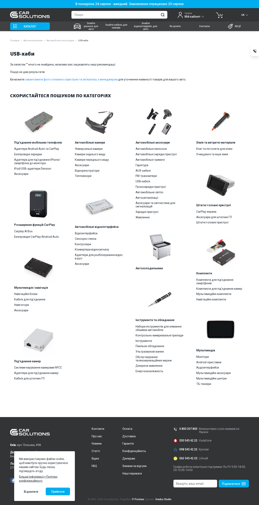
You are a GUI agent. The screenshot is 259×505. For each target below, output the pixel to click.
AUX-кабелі (143, 170)
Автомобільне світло (149, 192)
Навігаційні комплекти (211, 299)
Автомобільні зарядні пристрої (156, 154)
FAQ (94, 466)
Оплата (127, 428)
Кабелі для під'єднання (29, 299)
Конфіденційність (134, 451)
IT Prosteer (138, 499)
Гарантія (128, 443)
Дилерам (128, 458)
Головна (14, 40)
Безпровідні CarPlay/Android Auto (36, 236)
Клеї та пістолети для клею (214, 148)
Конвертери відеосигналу (92, 249)
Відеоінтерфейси (86, 233)
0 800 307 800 (188, 428)
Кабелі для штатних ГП (29, 378)
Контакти (204, 26)
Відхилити (31, 491)
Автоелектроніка (32, 40)
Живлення (143, 217)
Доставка (129, 436)
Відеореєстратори (87, 170)
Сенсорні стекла (85, 238)
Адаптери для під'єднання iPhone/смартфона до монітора (37, 161)
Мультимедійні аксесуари (213, 373)
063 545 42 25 (188, 458)
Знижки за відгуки (134, 466)
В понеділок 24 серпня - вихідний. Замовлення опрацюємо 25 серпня (129, 4)
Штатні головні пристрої (212, 222)
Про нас (97, 436)
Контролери (83, 244)
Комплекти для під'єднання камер (219, 288)
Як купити (175, 26)
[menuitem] (86, 26)
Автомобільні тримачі (150, 159)
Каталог (30, 26)
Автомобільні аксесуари (60, 40)
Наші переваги (132, 473)
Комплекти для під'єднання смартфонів (214, 281)
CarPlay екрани (206, 211)
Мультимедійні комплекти (213, 294)
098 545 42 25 (188, 449)
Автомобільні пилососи (151, 148)
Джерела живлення (149, 365)
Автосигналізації (147, 197)
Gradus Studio (163, 499)
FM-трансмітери (146, 175)
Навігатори (21, 304)
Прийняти (58, 491)
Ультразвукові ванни (150, 351)
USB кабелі (143, 181)
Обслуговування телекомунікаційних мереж (154, 358)
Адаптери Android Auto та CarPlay (36, 148)
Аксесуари (21, 173)
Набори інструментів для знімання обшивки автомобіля (159, 328)
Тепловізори (83, 175)
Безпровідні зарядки (28, 154)
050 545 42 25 (188, 440)
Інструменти (144, 340)
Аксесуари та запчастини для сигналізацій (155, 204)
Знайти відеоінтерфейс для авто (145, 26)
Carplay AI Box (23, 231)
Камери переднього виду (92, 159)
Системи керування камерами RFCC (38, 367)
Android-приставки (208, 362)
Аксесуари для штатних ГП (214, 217)
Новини (97, 443)
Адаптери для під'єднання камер (36, 373)
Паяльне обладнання (150, 346)
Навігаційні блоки (25, 294)
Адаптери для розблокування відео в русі (99, 256)
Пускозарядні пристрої (151, 186)
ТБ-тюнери (203, 384)
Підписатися (231, 483)
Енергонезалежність (149, 371)
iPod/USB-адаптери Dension (32, 168)
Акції (238, 26)
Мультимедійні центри (211, 378)
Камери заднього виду (90, 154)
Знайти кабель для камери (116, 26)
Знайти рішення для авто (91, 26)
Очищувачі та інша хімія (212, 154)
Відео (95, 458)
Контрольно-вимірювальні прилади (159, 335)
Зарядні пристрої (147, 211)
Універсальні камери (89, 148)
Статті (96, 451)
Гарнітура (142, 165)
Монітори (202, 356)
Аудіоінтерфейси (207, 367)
